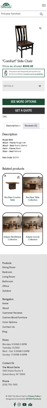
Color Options (9, 322)
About (5, 308)
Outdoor (6, 291)
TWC (4, 117)
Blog (4, 332)
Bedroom (7, 272)
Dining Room (8, 267)
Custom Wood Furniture (14, 318)
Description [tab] (12, 126)
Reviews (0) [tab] (31, 126)
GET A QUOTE (23, 110)
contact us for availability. (33, 74)
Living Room (8, 277)
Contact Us (8, 327)
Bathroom (7, 282)
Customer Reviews (12, 313)
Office (5, 286)
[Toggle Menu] (44, 5)
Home (5, 304)
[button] (40, 28)
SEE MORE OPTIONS (23, 101)
